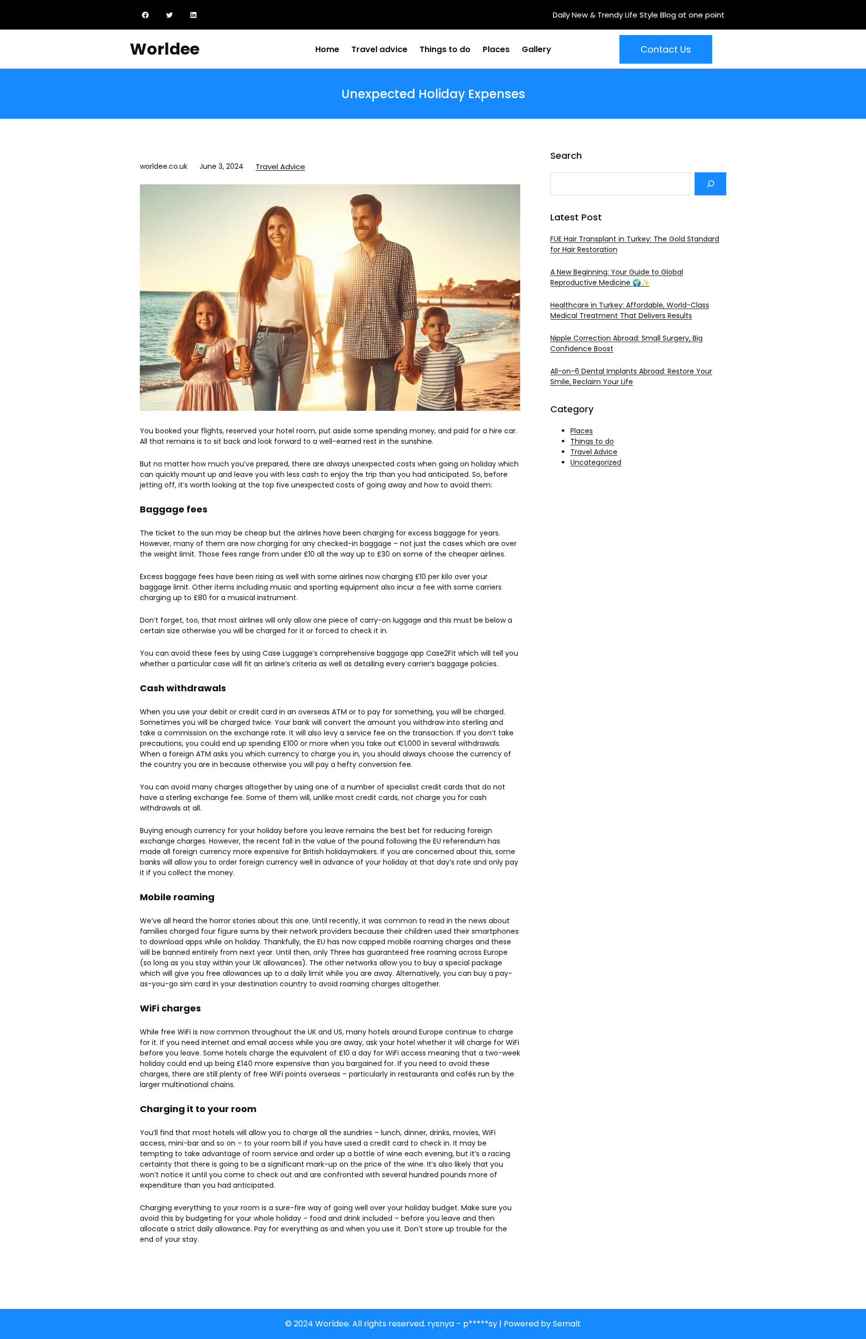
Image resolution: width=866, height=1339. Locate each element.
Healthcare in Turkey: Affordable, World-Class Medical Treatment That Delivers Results (629, 310)
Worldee (164, 49)
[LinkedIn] (195, 15)
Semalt (567, 1323)
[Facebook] (147, 15)
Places (581, 431)
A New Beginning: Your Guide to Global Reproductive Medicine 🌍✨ (616, 277)
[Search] (710, 183)
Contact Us (665, 49)
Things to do (592, 441)
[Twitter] (171, 15)
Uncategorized (595, 462)
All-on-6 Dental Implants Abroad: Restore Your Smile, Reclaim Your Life (631, 376)
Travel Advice (280, 166)
